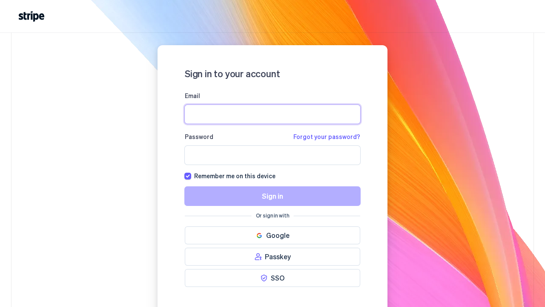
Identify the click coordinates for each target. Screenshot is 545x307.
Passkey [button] (278, 256)
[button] (272, 235)
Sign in (272, 195)
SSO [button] (277, 277)
